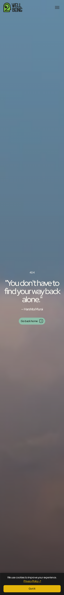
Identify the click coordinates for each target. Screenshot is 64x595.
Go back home (29, 321)
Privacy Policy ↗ (32, 581)
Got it (32, 588)
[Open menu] (57, 7)
